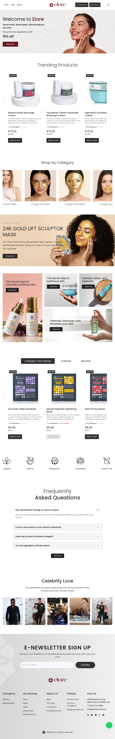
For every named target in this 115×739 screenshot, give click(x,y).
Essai (25, 703)
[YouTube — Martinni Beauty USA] (103, 715)
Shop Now (10, 44)
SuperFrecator (94, 5)
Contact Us (52, 707)
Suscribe (85, 665)
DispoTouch (28, 710)
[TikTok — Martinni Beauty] (99, 715)
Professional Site (54, 710)
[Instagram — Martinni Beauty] (88, 715)
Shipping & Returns (75, 709)
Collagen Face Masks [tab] (38, 361)
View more (57, 556)
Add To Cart (15, 140)
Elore (25, 699)
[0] (108, 5)
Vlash (25, 707)
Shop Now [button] (12, 290)
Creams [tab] (66, 361)
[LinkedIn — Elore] (95, 715)
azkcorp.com (8, 703)
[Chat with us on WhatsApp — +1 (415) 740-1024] (109, 725)
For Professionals (81, 5)
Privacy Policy (73, 699)
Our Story (51, 703)
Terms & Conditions (71, 704)
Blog (48, 699)
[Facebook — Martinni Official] (92, 715)
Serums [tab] (86, 361)
